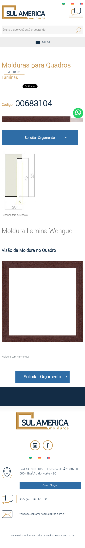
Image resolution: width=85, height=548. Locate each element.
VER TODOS (14, 72)
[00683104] (42, 119)
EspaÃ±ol (72, 4)
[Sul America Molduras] (42, 420)
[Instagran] (35, 445)
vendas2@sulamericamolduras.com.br (42, 514)
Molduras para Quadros (36, 65)
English (81, 4)
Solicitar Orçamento (40, 137)
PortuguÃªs (63, 4)
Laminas (10, 77)
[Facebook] (47, 445)
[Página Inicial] (23, 12)
